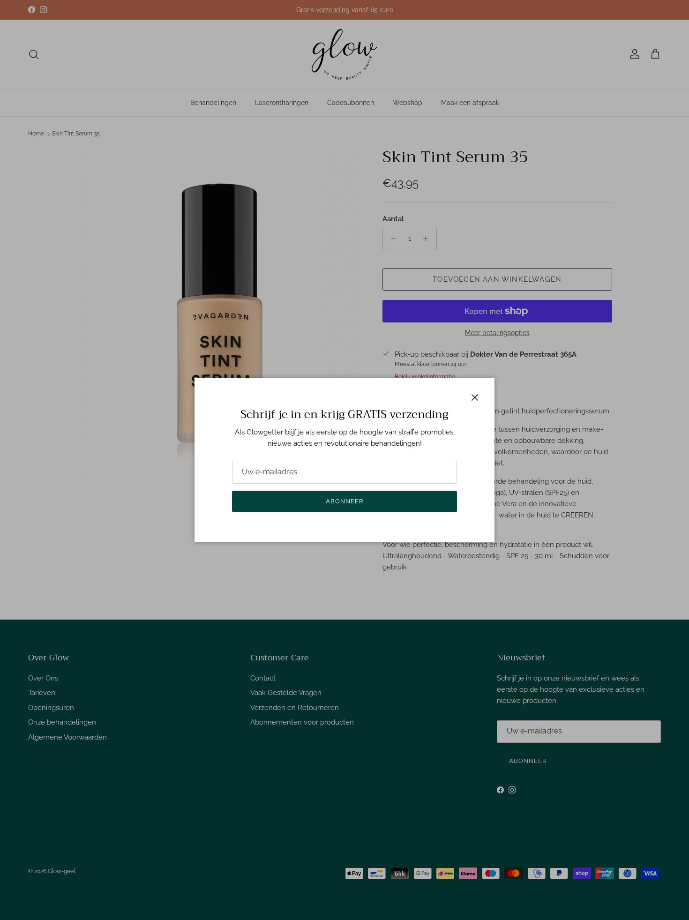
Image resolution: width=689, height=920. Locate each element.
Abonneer (344, 501)
